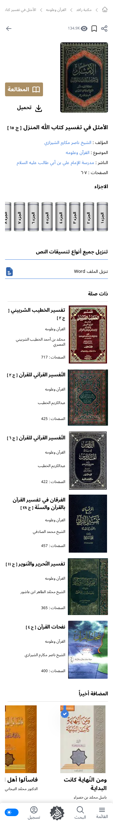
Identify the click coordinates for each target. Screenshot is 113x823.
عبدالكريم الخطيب (51, 403)
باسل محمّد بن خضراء (90, 797)
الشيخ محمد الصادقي (49, 532)
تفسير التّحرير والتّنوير (35, 564)
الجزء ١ (102, 218)
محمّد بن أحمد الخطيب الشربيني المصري (40, 342)
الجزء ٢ (88, 218)
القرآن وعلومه (56, 10)
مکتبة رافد (84, 10)
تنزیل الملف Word (91, 271)
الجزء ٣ (75, 218)
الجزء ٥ (47, 218)
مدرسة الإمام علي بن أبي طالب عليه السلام (55, 162)
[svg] (105, 9)
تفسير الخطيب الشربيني (36, 313)
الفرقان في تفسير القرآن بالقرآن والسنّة (39, 504)
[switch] (12, 812)
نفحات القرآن (45, 627)
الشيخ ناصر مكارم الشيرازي (67, 142)
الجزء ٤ (61, 218)
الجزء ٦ (33, 218)
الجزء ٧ (19, 218)
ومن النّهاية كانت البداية (85, 784)
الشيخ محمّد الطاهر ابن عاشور (42, 592)
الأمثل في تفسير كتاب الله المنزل (57, 127)
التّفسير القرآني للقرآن (36, 374)
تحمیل (24, 107)
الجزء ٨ (5, 218)
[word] (9, 271)
